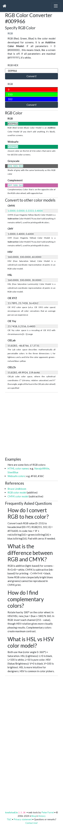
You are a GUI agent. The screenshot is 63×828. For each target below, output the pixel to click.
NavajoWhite (41, 468)
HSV (10, 251)
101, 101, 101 (15, 166)
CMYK (11, 205)
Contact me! (31, 823)
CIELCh (12, 367)
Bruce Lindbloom (17, 488)
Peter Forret (47, 812)
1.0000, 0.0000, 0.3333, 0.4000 (25, 210)
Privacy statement (23, 819)
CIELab (12, 340)
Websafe (13, 141)
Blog (33, 816)
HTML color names (18, 468)
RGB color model (17, 492)
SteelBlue (13, 472)
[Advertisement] (31, 424)
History (42, 816)
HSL (10, 274)
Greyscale (13, 160)
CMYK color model (18, 496)
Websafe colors (16, 476)
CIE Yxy (12, 321)
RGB (10, 33)
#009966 (13, 146)
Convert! (32, 76)
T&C (9, 819)
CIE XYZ (12, 298)
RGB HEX (13, 65)
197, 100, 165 (15, 185)
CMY (10, 228)
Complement (15, 180)
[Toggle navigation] (55, 6)
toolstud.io (11, 812)
